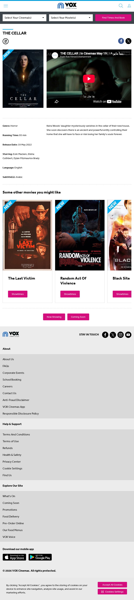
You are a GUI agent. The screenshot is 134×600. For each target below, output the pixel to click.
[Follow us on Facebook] (105, 335)
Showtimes (18, 294)
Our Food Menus (13, 530)
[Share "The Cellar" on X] (128, 41)
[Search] (121, 5)
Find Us (7, 475)
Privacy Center (12, 461)
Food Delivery (11, 516)
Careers (8, 386)
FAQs (6, 366)
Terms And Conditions (16, 434)
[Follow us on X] (113, 335)
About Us (8, 359)
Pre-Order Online (13, 523)
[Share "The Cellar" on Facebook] (121, 41)
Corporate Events (13, 372)
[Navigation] (6, 5)
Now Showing (54, 316)
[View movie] (27, 235)
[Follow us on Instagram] (120, 335)
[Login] (129, 5)
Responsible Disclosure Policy (21, 413)
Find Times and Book (113, 17)
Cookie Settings (12, 468)
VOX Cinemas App (14, 406)
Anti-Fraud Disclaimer (16, 400)
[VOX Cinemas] (67, 6)
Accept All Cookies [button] (112, 584)
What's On (9, 496)
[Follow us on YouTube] (128, 335)
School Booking (12, 379)
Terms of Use (11, 441)
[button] (112, 591)
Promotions (10, 509)
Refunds (8, 448)
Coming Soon (78, 316)
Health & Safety (12, 454)
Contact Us (9, 393)
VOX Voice (9, 537)
